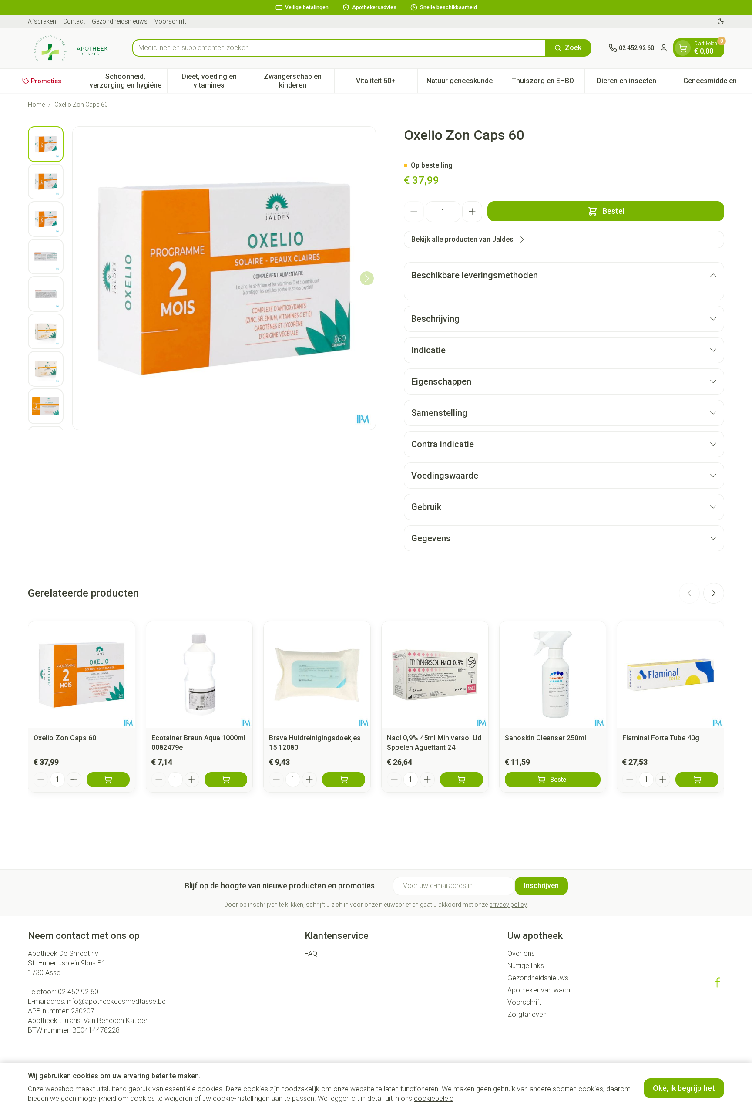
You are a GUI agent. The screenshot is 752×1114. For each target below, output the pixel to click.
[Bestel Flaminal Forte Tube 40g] (696, 779)
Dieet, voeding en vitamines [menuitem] (216, 80)
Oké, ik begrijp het (684, 1088)
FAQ (311, 953)
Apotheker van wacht (539, 990)
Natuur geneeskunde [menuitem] (463, 83)
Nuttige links (525, 966)
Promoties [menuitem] (46, 81)
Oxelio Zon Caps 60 (65, 738)
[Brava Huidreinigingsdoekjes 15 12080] (317, 674)
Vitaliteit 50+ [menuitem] (386, 83)
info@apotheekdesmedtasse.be (116, 1001)
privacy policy (508, 904)
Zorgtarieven (527, 1014)
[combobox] (339, 48)
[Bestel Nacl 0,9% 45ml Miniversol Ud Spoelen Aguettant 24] (461, 779)
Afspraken (42, 21)
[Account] (663, 48)
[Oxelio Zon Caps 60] (81, 674)
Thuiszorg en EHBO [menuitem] (548, 83)
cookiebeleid (433, 1098)
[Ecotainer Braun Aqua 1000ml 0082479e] (199, 674)
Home (36, 104)
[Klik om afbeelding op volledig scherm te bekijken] (224, 278)
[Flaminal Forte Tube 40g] (670, 674)
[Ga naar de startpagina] (71, 48)
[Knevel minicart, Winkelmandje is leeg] (683, 48)
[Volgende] (367, 278)
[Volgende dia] (713, 593)
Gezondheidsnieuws (120, 21)
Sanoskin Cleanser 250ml (545, 738)
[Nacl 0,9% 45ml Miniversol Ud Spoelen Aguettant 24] (435, 674)
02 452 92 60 (78, 992)
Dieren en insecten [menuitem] (632, 83)
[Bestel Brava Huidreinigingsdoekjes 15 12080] (343, 779)
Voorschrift (170, 21)
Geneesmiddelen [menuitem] (717, 83)
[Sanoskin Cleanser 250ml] (553, 674)
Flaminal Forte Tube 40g (660, 738)
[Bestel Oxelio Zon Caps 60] (108, 779)
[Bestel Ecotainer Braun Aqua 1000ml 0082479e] (226, 779)
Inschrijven (541, 885)
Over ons (521, 953)
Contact (74, 21)
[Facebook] (717, 982)
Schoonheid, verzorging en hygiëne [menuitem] (128, 80)
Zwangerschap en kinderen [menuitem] (299, 80)
